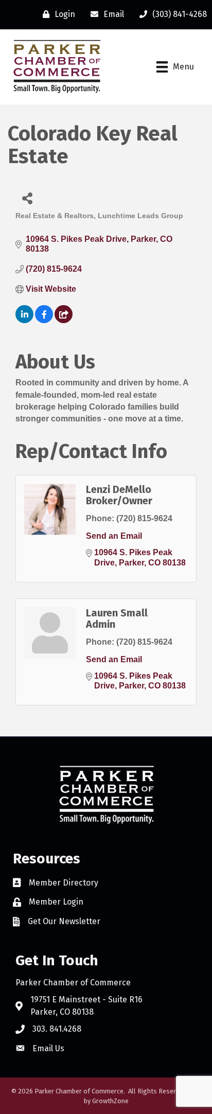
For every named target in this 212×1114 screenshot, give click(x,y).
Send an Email (114, 536)
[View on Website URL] (64, 320)
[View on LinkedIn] (24, 320)
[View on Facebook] (44, 320)
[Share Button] (27, 197)
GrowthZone (110, 1101)
